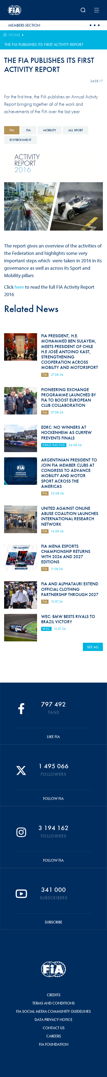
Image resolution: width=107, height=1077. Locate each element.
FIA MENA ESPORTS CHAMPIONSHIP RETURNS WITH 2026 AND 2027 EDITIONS (65, 554)
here (19, 287)
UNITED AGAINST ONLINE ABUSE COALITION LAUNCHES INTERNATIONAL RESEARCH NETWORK (69, 516)
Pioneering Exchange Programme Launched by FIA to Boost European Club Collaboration (68, 397)
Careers (53, 1036)
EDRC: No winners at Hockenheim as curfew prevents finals (66, 432)
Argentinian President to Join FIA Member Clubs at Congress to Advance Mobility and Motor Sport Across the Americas (69, 473)
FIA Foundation (53, 1044)
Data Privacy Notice (53, 1019)
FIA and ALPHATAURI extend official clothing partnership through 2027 (69, 589)
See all (93, 646)
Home (14, 35)
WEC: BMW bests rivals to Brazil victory (68, 619)
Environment (20, 140)
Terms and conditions (53, 1003)
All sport (75, 130)
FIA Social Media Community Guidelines (53, 1011)
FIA (12, 130)
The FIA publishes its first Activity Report (43, 44)
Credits (53, 994)
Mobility (49, 130)
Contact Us (53, 1027)
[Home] (24, 10)
